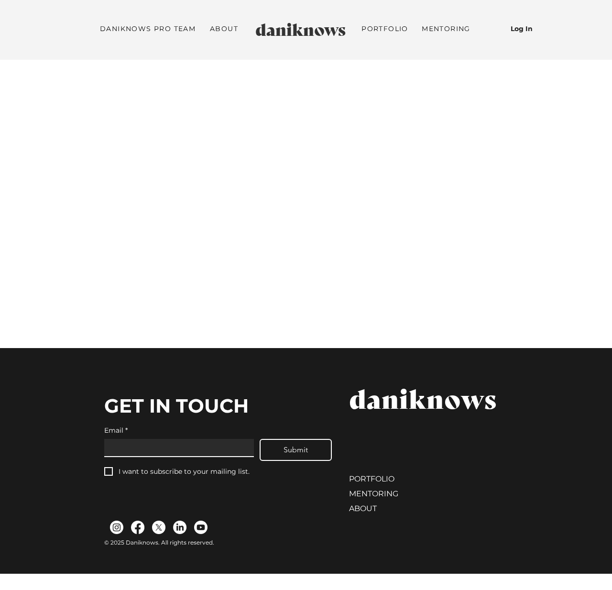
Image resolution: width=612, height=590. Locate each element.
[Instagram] (116, 527)
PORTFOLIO (371, 478)
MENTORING (373, 493)
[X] (158, 527)
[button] (224, 29)
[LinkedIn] (179, 527)
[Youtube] (201, 527)
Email (116, 430)
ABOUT (363, 508)
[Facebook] (137, 527)
